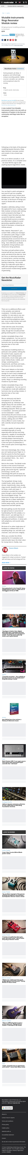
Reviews (12, 35)
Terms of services (20, 293)
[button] (2, 2)
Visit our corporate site (14, 1103)
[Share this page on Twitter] (5, 40)
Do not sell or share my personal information (13, 1141)
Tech (3, 13)
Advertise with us (6, 1131)
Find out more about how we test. (9, 105)
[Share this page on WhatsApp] (8, 40)
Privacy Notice (22, 294)
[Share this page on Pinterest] (10, 40)
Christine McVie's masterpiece (16, 6)
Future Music (20, 34)
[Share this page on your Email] (16, 40)
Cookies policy (5, 1128)
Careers (4, 1138)
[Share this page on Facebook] (2, 40)
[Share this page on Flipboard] (13, 40)
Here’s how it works (18, 45)
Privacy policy (5, 1124)
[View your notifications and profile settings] (16, 2)
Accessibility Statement (8, 1135)
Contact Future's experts (8, 1117)
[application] (14, 176)
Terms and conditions (7, 1121)
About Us (4, 1114)
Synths (8, 13)
